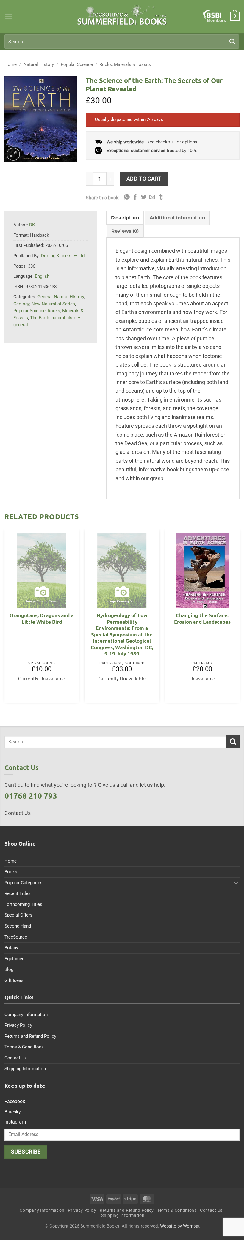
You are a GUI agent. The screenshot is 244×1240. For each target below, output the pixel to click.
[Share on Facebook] (135, 197)
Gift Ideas (14, 980)
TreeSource (15, 937)
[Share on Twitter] (144, 197)
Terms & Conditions (24, 1047)
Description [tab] (125, 217)
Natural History (39, 64)
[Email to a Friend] (152, 197)
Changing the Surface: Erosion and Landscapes (202, 618)
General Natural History (60, 296)
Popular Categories (23, 882)
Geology (21, 304)
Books (10, 871)
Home (10, 64)
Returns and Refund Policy (30, 1036)
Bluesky (12, 1112)
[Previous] (4, 618)
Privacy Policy (18, 1025)
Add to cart (144, 179)
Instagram (15, 1122)
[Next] (239, 618)
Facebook (14, 1101)
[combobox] (121, 41)
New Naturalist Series (53, 304)
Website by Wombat (180, 1226)
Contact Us (15, 1058)
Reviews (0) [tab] (125, 231)
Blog (8, 969)
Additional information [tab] (177, 217)
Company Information (26, 1014)
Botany (11, 947)
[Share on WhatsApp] (127, 197)
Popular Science (77, 64)
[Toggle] (236, 883)
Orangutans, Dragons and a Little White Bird (41, 618)
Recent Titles (17, 893)
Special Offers (18, 915)
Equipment (15, 958)
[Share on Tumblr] (161, 197)
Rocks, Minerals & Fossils (125, 64)
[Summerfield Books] (122, 14)
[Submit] (232, 41)
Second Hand (17, 926)
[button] (8, 16)
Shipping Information (25, 1068)
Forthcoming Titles (23, 904)
